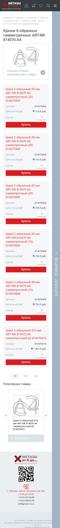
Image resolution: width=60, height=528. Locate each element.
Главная (7, 17)
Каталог (19, 17)
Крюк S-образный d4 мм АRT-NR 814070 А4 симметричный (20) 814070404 (23, 143)
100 (25, 375)
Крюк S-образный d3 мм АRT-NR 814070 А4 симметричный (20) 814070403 (23, 94)
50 (15, 375)
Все (36, 375)
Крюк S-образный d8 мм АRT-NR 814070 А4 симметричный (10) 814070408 (23, 288)
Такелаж (31, 17)
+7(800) (26, 500)
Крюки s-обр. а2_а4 (33, 20)
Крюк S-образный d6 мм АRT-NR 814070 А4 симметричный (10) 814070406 (23, 239)
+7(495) (26, 497)
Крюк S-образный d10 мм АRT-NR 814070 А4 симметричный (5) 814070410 (26, 334)
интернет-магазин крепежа (48, 520)
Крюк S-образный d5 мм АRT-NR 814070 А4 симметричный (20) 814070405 (23, 191)
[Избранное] (41, 5)
